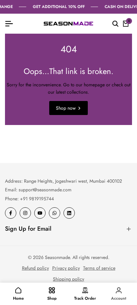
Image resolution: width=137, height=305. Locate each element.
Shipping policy (68, 279)
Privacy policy (66, 268)
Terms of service (99, 268)
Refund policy (35, 268)
